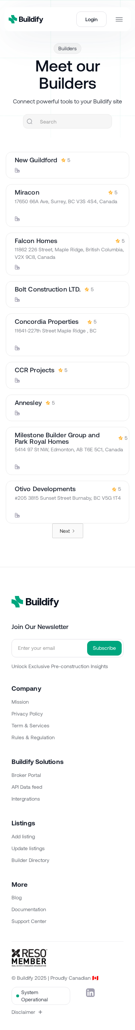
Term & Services (30, 725)
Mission (20, 702)
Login (91, 19)
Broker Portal (26, 775)
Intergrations (26, 799)
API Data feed (27, 787)
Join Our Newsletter (40, 626)
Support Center (29, 921)
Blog (17, 897)
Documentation (29, 909)
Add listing (23, 836)
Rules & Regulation (33, 737)
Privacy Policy (27, 713)
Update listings (28, 848)
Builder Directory (30, 860)
